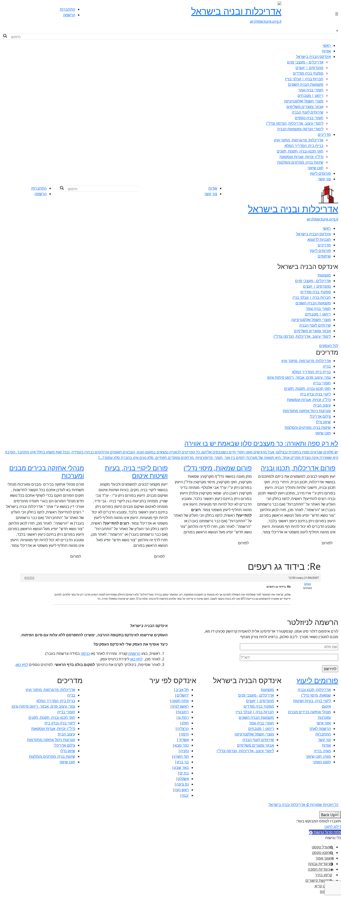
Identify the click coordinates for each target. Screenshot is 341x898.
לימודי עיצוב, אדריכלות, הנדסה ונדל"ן (294, 123)
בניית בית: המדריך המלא (304, 145)
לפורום (327, 542)
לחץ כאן (136, 659)
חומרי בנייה (322, 382)
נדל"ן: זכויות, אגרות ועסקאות (301, 156)
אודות (326, 51)
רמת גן (183, 717)
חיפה (185, 734)
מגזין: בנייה (322, 750)
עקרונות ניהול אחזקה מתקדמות (307, 410)
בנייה (327, 366)
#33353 (29, 578)
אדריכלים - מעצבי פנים (313, 280)
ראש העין (181, 789)
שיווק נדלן (323, 421)
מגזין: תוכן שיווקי (318, 756)
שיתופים (324, 256)
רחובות (183, 711)
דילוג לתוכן (333, 826)
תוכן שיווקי (315, 167)
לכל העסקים (328, 345)
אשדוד (184, 739)
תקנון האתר (322, 761)
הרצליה (183, 728)
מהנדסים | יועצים (309, 67)
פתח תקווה (180, 700)
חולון (185, 723)
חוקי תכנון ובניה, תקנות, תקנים (300, 151)
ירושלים (183, 695)
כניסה (85, 653)
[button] (325, 832)
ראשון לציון (180, 706)
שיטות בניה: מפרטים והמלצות (300, 162)
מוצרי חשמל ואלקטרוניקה (303, 101)
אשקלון (183, 778)
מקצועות (324, 275)
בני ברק (183, 761)
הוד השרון (181, 756)
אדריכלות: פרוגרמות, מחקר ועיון (298, 140)
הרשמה (69, 14)
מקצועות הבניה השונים (305, 84)
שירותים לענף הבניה (307, 112)
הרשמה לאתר (320, 728)
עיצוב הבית (322, 405)
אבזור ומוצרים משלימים (304, 106)
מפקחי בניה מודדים (308, 73)
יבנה (185, 795)
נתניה (184, 750)
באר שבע (181, 767)
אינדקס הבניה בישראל (313, 56)
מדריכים (324, 134)
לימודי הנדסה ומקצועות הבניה (300, 128)
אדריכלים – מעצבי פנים (305, 62)
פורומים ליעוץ (320, 173)
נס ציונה (182, 784)
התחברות (67, 9)
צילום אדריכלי (320, 416)
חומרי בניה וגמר (310, 89)
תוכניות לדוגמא (319, 239)
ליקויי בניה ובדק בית (315, 394)
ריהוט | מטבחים (310, 95)
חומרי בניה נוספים (309, 117)
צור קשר (324, 179)
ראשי (327, 45)
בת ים (184, 773)
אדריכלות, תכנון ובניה (314, 689)
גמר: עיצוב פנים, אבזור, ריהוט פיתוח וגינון (299, 377)
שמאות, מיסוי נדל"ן (316, 695)
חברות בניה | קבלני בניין (304, 78)
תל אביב (182, 689)
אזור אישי (323, 723)
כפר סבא (181, 745)
